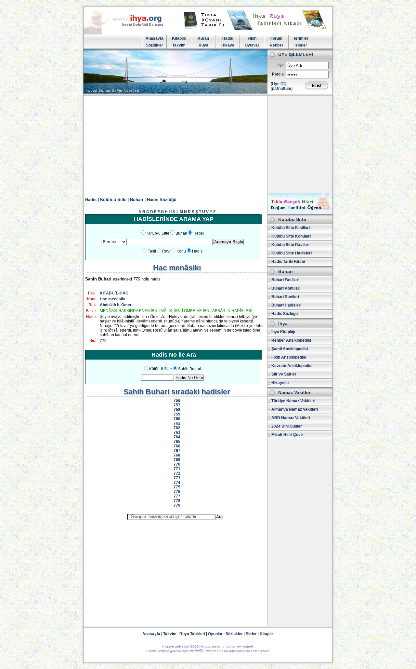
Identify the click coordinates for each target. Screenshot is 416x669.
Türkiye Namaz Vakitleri (293, 401)
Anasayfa (154, 38)
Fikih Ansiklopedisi (288, 357)
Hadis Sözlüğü (161, 199)
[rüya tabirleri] (256, 28)
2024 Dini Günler (286, 426)
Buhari (136, 199)
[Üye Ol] (278, 84)
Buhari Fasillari (285, 280)
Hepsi (198, 233)
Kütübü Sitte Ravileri (290, 244)
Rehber (276, 45)
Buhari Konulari (285, 288)
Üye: (281, 65)
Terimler (300, 38)
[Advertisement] (208, 144)
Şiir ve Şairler (283, 374)
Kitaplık (267, 634)
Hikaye (227, 45)
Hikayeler (280, 382)
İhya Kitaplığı (283, 332)
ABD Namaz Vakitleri (290, 418)
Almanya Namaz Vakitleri (294, 409)
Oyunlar (252, 45)
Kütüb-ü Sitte (113, 199)
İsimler (300, 45)
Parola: (278, 74)
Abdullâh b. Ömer (116, 305)
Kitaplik (179, 38)
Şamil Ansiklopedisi (289, 349)
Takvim (179, 45)
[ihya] (129, 33)
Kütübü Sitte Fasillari (290, 227)
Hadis (227, 38)
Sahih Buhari (189, 369)
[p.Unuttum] (281, 88)
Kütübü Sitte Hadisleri (291, 253)
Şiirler (251, 634)
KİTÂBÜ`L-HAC (114, 293)
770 (103, 340)
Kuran (203, 38)
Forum (276, 38)
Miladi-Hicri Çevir (287, 434)
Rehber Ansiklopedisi (291, 340)
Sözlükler (154, 45)
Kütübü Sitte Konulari (291, 236)
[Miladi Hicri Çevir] (299, 211)
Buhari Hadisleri (286, 305)
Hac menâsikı (112, 299)
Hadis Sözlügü (284, 313)
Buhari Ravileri (285, 296)
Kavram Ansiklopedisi (291, 365)
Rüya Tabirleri (192, 634)
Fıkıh (252, 38)
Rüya (203, 45)
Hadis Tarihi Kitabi (288, 261)
